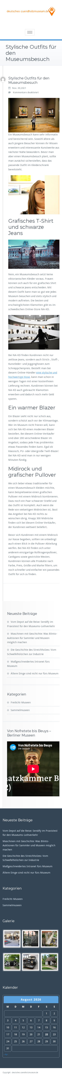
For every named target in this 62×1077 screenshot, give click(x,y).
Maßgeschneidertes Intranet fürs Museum (27, 866)
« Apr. (6, 1054)
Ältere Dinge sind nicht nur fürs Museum (34, 673)
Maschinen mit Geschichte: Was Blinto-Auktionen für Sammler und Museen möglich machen (32, 638)
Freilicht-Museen (21, 702)
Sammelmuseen (20, 710)
